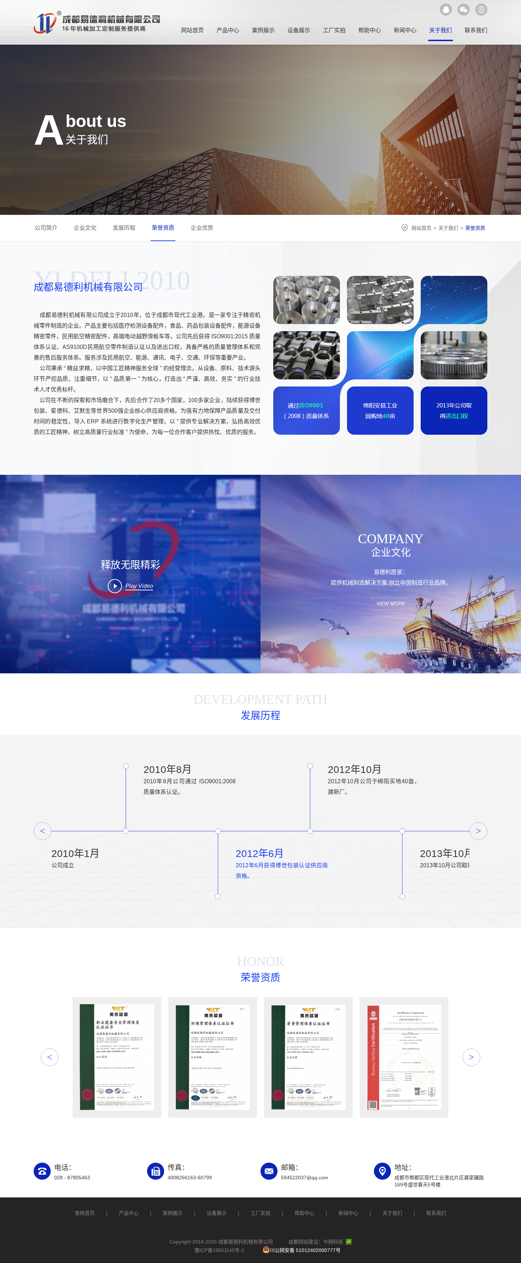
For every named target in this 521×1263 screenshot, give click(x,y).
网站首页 (192, 30)
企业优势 (202, 228)
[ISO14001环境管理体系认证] (212, 1057)
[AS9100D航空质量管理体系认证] (404, 1057)
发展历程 (124, 228)
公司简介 (46, 228)
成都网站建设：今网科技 (315, 1242)
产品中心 (228, 30)
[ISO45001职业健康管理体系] (117, 1057)
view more (390, 603)
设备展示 (298, 30)
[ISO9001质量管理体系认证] (308, 1057)
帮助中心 (369, 30)
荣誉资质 (163, 228)
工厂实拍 (334, 30)
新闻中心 (405, 30)
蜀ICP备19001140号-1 (219, 1250)
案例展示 (263, 30)
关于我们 (440, 30)
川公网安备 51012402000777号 (305, 1250)
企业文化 (85, 228)
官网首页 (85, 1213)
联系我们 (476, 30)
